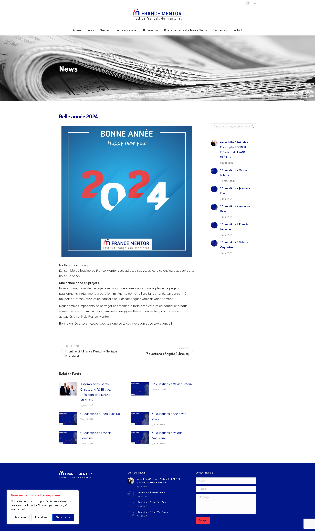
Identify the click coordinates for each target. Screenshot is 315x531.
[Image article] (68, 388)
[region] (43, 507)
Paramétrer (20, 517)
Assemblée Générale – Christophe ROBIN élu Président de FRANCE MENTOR (96, 392)
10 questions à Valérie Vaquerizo (167, 435)
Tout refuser (41, 517)
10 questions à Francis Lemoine (95, 435)
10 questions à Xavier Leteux (172, 384)
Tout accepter (63, 517)
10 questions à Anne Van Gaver (169, 416)
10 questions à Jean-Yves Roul (101, 414)
